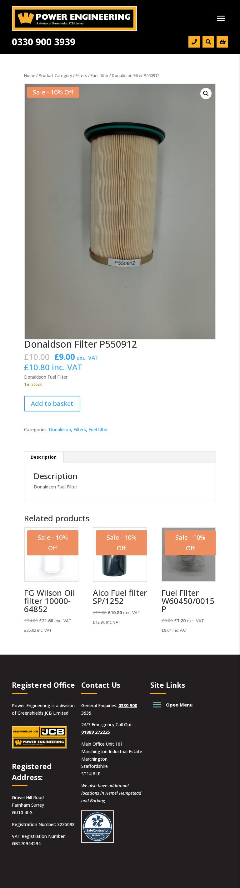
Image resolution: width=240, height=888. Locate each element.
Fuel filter (99, 75)
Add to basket (52, 403)
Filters (81, 75)
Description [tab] (44, 457)
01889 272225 (95, 732)
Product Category (55, 75)
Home (29, 75)
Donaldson (60, 429)
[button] (206, 93)
